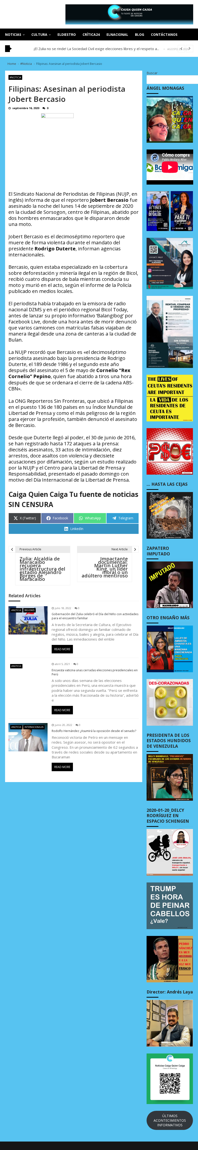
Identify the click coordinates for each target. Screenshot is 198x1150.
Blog (139, 34)
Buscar (152, 73)
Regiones (29, 610)
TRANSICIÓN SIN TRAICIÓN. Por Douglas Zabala (74, 48)
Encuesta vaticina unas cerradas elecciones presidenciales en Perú (95, 672)
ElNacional (117, 34)
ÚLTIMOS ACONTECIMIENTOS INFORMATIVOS (170, 1120)
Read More (62, 649)
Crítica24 (91, 34)
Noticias (13, 34)
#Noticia (15, 77)
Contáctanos (164, 34)
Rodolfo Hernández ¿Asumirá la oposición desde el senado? (94, 731)
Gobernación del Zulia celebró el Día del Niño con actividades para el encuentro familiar (95, 616)
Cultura (39, 34)
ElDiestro (66, 34)
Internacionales (33, 727)
